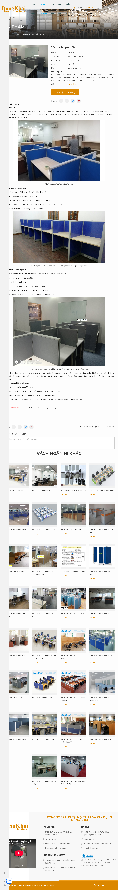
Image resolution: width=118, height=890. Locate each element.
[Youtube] (20, 427)
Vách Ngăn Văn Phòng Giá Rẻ (73, 613)
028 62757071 (51, 839)
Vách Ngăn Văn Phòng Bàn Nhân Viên (100, 698)
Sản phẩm (44, 9)
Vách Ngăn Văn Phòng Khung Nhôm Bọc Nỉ (73, 740)
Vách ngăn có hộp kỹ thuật (14, 490)
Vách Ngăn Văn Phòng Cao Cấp (14, 656)
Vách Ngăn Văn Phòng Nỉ (99, 613)
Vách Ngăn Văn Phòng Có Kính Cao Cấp (73, 698)
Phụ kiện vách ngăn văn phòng (73, 490)
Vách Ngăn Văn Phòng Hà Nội (44, 529)
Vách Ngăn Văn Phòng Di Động (99, 572)
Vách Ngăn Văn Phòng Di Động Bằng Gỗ (42, 572)
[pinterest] (79, 101)
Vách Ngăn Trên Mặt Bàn (13, 571)
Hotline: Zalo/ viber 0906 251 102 (58, 844)
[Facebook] (61, 101)
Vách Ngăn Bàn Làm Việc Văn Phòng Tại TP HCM (73, 782)
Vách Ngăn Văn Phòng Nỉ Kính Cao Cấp (101, 656)
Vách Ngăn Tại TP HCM (12, 697)
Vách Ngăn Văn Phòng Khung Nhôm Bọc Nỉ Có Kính (44, 656)
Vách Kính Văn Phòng (41, 490)
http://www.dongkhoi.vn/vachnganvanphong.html (44, 408)
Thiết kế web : (42, 885)
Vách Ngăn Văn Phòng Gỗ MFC (71, 656)
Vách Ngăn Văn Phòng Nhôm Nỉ (15, 740)
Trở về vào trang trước (91, 427)
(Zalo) (79, 11)
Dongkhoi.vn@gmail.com (55, 848)
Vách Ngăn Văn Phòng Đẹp (43, 739)
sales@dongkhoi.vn (92, 848)
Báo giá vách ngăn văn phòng (73, 571)
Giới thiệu (34, 9)
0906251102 (88, 8)
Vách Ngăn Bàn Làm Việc (71, 529)
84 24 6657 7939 (90, 839)
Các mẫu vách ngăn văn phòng (102, 490)
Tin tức (60, 9)
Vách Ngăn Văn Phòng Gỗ (100, 739)
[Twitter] (73, 101)
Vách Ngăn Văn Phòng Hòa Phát (14, 530)
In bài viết (111, 427)
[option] (59, 19)
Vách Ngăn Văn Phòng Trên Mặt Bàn (14, 614)
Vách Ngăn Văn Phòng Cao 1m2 (43, 614)
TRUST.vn (50, 885)
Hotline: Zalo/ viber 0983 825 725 (97, 844)
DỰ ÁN (52, 9)
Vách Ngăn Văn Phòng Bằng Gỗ (101, 530)
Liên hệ (68, 9)
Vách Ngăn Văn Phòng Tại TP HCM (44, 782)
